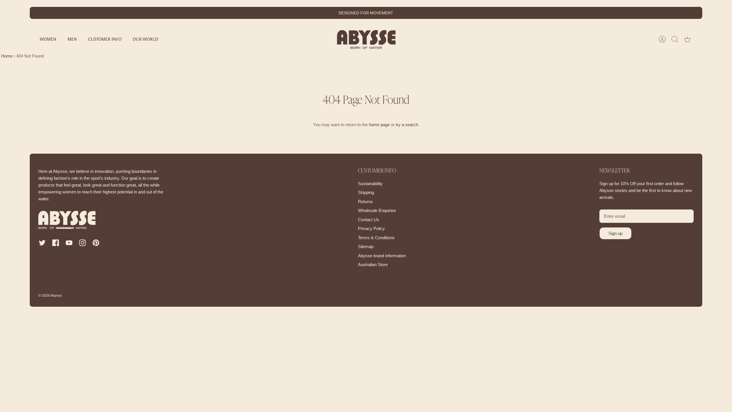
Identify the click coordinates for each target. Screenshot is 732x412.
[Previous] (276, 13)
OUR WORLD (145, 39)
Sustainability (370, 183)
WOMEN (48, 39)
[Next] (456, 13)
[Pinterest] (96, 243)
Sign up (615, 233)
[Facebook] (55, 243)
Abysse (56, 296)
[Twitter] (42, 243)
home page (379, 124)
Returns (365, 201)
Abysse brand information (382, 255)
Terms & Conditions (376, 237)
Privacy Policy (371, 228)
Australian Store (373, 264)
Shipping (366, 192)
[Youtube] (69, 243)
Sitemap (365, 246)
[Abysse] (366, 39)
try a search (407, 124)
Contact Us (368, 219)
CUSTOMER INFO (105, 39)
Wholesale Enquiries (377, 210)
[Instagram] (82, 243)
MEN (72, 39)
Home (6, 56)
